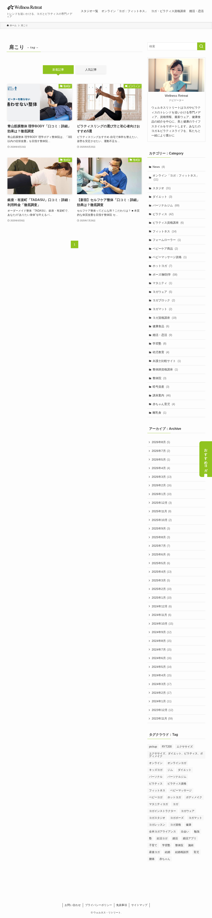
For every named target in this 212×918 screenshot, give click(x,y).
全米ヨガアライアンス (162, 831)
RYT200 (167, 746)
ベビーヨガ (156, 797)
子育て (153, 845)
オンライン (156, 763)
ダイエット (162, 196)
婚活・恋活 (162, 335)
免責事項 (121, 905)
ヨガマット (162, 309)
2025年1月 (161, 597)
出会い (185, 831)
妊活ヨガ (162, 838)
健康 (188, 824)
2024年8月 (161, 640)
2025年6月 (161, 554)
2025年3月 (161, 580)
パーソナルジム (166, 205)
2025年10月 (162, 520)
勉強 (196, 831)
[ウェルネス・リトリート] (25, 7)
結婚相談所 (182, 852)
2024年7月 (161, 649)
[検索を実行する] (201, 46)
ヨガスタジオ (157, 817)
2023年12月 (162, 710)
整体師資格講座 (165, 369)
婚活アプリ (189, 838)
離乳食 (159, 412)
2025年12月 (162, 502)
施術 (191, 845)
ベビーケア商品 (165, 248)
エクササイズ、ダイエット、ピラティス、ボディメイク (176, 755)
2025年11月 (161, 511)
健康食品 (161, 326)
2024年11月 (161, 614)
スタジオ (162, 188)
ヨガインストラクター (162, 811)
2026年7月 (161, 450)
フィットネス (164, 231)
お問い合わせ (73, 905)
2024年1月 (161, 701)
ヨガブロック (164, 300)
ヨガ (175, 804)
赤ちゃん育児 (164, 404)
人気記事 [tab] (91, 69)
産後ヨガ (154, 852)
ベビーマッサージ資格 (170, 257)
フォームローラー (167, 239)
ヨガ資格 (175, 824)
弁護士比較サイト (167, 361)
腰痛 (151, 858)
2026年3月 (161, 476)
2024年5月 (161, 666)
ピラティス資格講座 (168, 222)
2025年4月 (161, 571)
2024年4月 (161, 675)
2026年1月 (161, 494)
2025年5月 (161, 563)
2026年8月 (161, 442)
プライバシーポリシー (98, 905)
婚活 (175, 838)
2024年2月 (161, 692)
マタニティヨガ (158, 804)
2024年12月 (162, 606)
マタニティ (162, 283)
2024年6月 (161, 658)
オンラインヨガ (176, 763)
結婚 (167, 852)
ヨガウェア (162, 291)
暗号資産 (161, 386)
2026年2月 (161, 485)
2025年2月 (161, 589)
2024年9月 (161, 632)
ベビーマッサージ (181, 790)
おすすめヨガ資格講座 (206, 459)
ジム (170, 769)
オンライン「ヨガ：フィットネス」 (176, 177)
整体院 (159, 378)
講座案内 (162, 395)
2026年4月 (161, 468)
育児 (196, 852)
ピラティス (163, 214)
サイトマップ (139, 905)
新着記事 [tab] (58, 69)
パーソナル (156, 776)
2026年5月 (161, 459)
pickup (153, 746)
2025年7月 (161, 545)
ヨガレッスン (157, 824)
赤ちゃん (164, 858)
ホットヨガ (162, 265)
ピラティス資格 (176, 783)
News (159, 166)
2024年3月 (161, 684)
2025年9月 (161, 528)
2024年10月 (162, 623)
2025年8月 (161, 537)
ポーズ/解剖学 (165, 274)
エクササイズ (185, 746)
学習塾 (159, 343)
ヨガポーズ (177, 817)
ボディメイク (194, 797)
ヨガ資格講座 (164, 317)
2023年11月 (162, 718)
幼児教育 (161, 352)
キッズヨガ (156, 769)
